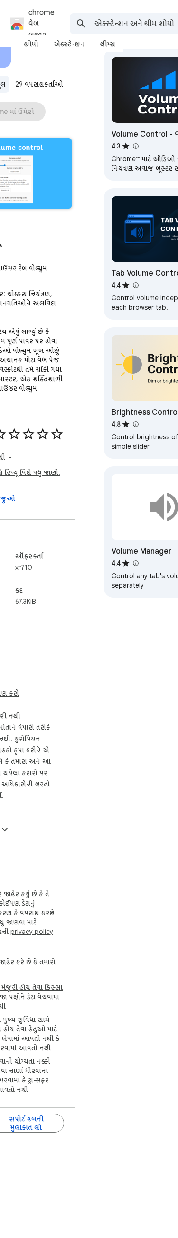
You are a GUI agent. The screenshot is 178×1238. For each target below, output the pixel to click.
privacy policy (31, 931)
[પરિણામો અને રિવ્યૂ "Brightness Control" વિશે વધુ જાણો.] (135, 424)
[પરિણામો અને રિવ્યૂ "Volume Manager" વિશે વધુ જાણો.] (135, 563)
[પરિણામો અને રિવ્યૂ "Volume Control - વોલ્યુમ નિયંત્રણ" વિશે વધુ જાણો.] (135, 146)
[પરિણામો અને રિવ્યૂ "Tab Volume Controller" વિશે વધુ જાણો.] (135, 285)
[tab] (31, 43)
